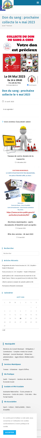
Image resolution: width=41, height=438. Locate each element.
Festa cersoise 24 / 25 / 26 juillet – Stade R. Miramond (18, 272)
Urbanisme (13, 369)
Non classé (9, 25)
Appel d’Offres (24, 369)
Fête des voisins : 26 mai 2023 (20, 234)
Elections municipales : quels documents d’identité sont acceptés (20, 223)
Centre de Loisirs (17, 394)
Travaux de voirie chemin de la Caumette (20, 157)
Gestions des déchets (24, 379)
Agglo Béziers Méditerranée (24, 357)
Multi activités (20, 407)
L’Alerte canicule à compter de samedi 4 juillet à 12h (17, 282)
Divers (28, 407)
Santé (5, 379)
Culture (11, 407)
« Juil (3, 330)
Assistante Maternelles (11, 392)
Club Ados (28, 394)
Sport (5, 407)
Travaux (5, 369)
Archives (6, 360)
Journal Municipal (17, 354)
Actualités (6, 410)
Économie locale (8, 382)
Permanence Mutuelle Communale (12, 286)
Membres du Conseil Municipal (13, 349)
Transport (12, 379)
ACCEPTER (9, 432)
